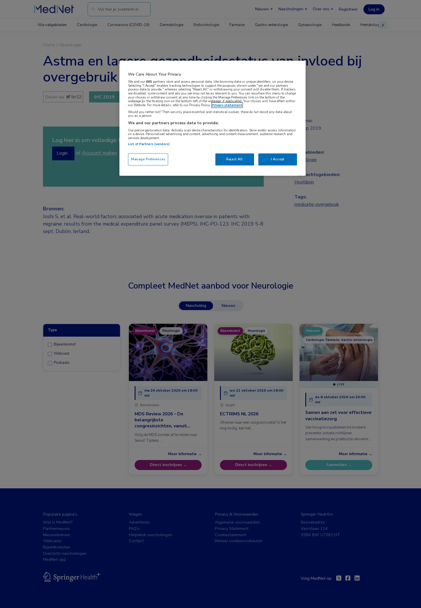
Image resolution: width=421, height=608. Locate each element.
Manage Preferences (148, 159)
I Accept (277, 159)
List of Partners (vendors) (149, 144)
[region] (212, 118)
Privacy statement (227, 105)
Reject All (234, 159)
